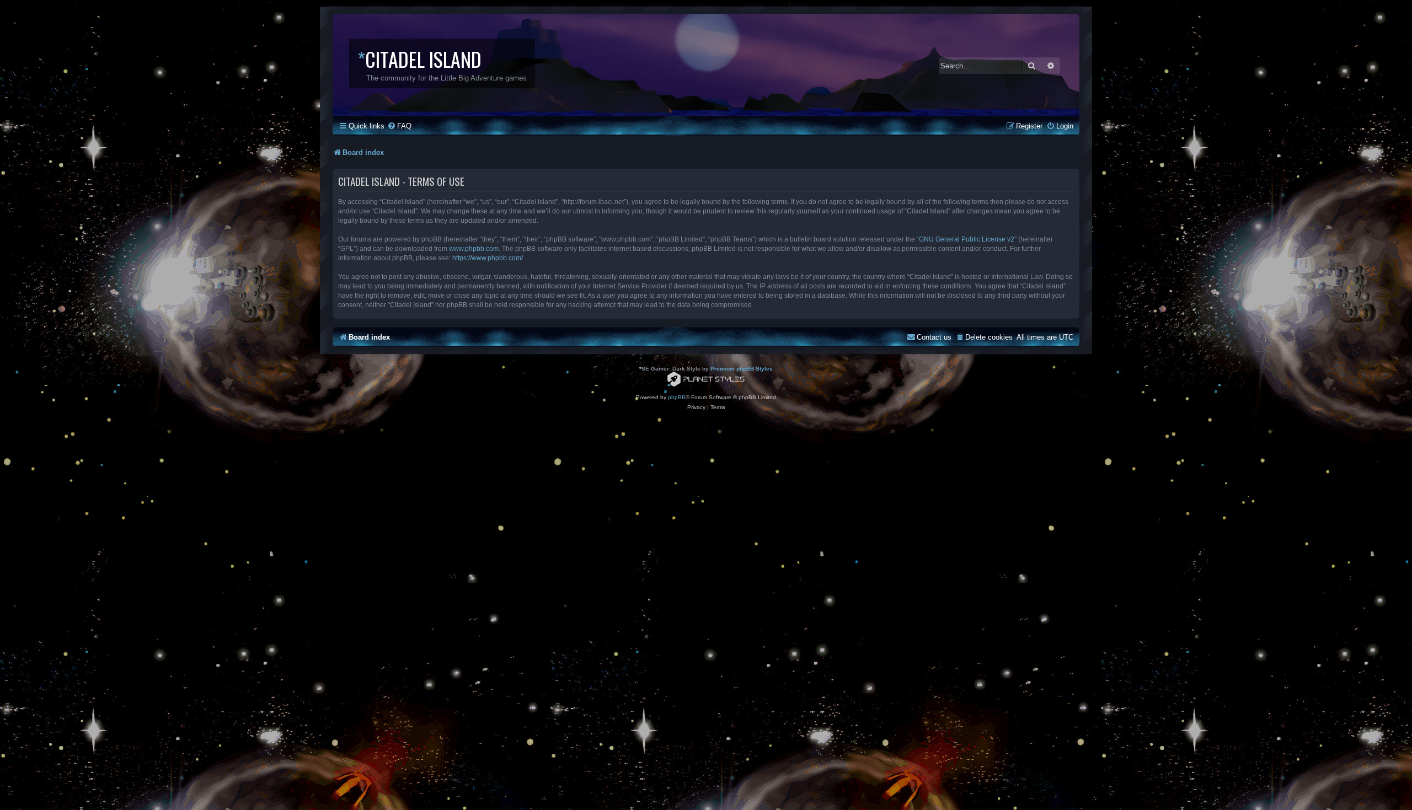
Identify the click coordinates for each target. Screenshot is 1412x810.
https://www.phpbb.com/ (487, 258)
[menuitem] (399, 126)
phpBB (677, 397)
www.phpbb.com (474, 249)
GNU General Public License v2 (966, 239)
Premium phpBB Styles (741, 369)
